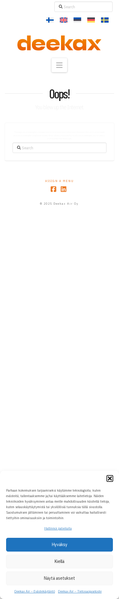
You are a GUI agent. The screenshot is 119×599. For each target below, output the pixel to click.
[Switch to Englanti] (63, 20)
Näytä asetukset (59, 578)
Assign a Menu (59, 181)
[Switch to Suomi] (50, 20)
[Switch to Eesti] (77, 20)
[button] (110, 478)
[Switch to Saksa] (91, 20)
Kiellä (59, 561)
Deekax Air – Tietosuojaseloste (80, 591)
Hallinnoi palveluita (58, 528)
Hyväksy (59, 544)
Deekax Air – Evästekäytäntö (34, 591)
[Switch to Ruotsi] (105, 20)
